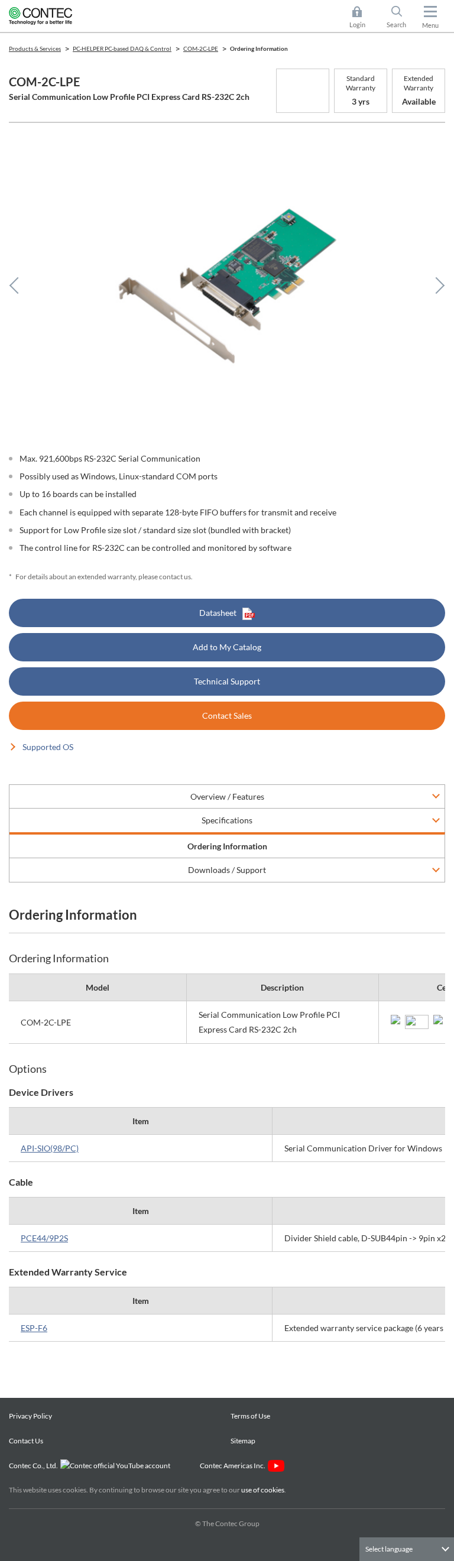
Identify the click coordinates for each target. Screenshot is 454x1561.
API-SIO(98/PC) (50, 1148)
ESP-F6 (34, 1328)
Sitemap (243, 1440)
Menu (430, 25)
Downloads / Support (227, 870)
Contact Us (26, 1440)
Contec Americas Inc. (234, 1465)
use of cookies (262, 1489)
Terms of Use (250, 1415)
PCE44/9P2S (44, 1238)
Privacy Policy (30, 1415)
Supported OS (47, 747)
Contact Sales (227, 715)
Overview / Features (227, 796)
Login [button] (363, 18)
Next (436, 285)
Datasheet (217, 613)
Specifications (227, 820)
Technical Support (227, 681)
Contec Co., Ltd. (34, 1465)
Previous (18, 285)
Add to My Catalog (227, 647)
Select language (389, 1548)
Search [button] (401, 18)
